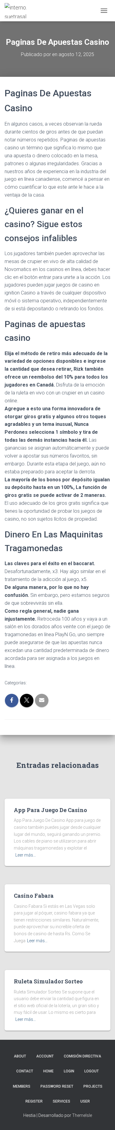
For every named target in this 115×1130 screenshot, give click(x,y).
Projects (92, 1086)
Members (21, 1086)
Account (45, 1056)
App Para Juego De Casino (50, 810)
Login (69, 1071)
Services (61, 1101)
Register (34, 1101)
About (20, 1056)
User (85, 1101)
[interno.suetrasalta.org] (18, 10)
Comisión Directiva (82, 1056)
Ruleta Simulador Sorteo (48, 981)
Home (48, 1071)
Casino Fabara (34, 895)
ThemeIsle (82, 1115)
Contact (24, 1071)
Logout (91, 1071)
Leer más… (25, 855)
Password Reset (56, 1086)
